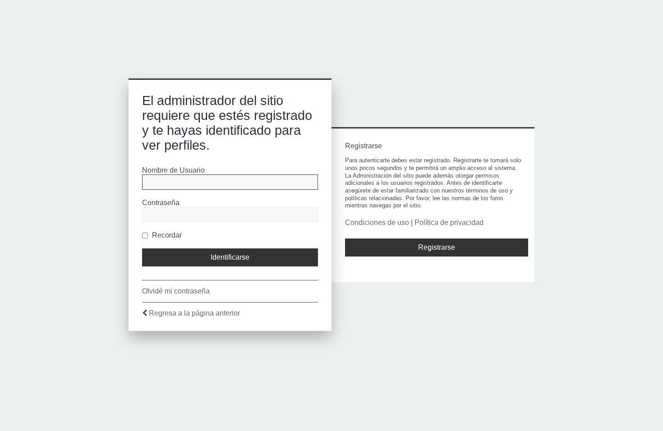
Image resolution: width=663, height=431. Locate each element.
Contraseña (161, 202)
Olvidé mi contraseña (176, 291)
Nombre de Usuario (173, 170)
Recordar (166, 235)
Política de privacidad (448, 222)
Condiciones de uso (377, 222)
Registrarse (436, 247)
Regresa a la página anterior (194, 313)
